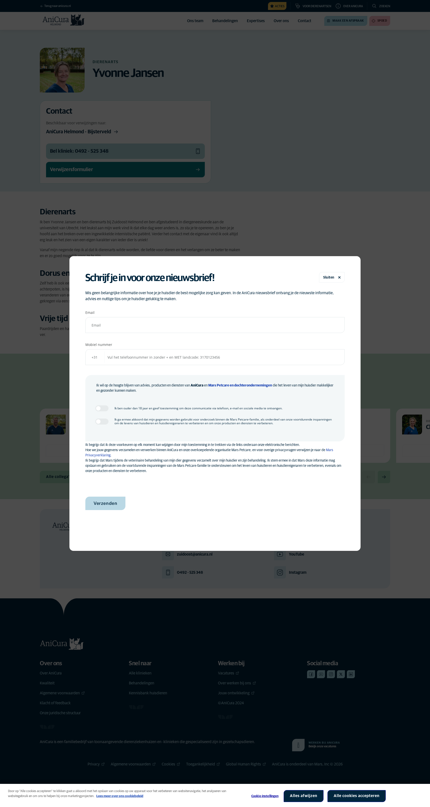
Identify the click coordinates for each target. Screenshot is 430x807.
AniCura (197, 385)
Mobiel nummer (98, 344)
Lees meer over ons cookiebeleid (119, 796)
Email (90, 312)
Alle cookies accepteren (356, 796)
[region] (215, 795)
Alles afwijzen (303, 796)
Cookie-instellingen (264, 796)
